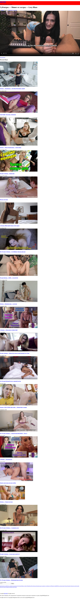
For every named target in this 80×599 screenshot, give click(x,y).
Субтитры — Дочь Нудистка (6, 459)
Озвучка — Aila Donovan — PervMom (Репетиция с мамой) (12, 88)
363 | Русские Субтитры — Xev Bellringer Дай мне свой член (12, 251)
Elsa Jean (12, 587)
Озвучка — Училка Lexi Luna (6, 501)
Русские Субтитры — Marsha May (7, 173)
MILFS (2, 10)
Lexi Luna (3, 587)
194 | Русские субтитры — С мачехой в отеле (9, 527)
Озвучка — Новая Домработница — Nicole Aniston (10, 147)
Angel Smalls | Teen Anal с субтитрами (8, 114)
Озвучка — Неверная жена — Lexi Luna (8, 303)
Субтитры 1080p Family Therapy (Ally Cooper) (9, 225)
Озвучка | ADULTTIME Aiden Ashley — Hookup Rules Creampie (13, 407)
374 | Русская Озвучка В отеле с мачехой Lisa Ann (10, 381)
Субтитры (15, 587)
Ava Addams (6, 587)
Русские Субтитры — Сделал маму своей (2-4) (10, 554)
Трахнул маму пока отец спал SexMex (8, 482)
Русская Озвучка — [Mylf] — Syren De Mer (9, 277)
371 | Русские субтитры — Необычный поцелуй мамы (11, 580)
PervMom (9, 587)
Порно (1, 57)
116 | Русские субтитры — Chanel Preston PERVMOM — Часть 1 (13, 433)
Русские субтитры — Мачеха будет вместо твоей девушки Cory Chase (14, 353)
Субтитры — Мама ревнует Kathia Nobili (8, 330)
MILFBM (3, 2)
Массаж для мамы (4, 199)
